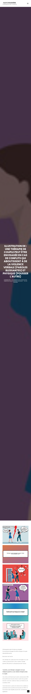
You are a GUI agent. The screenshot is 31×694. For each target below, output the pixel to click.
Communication (16, 279)
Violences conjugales (18, 281)
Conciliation (24, 279)
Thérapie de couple (8, 281)
